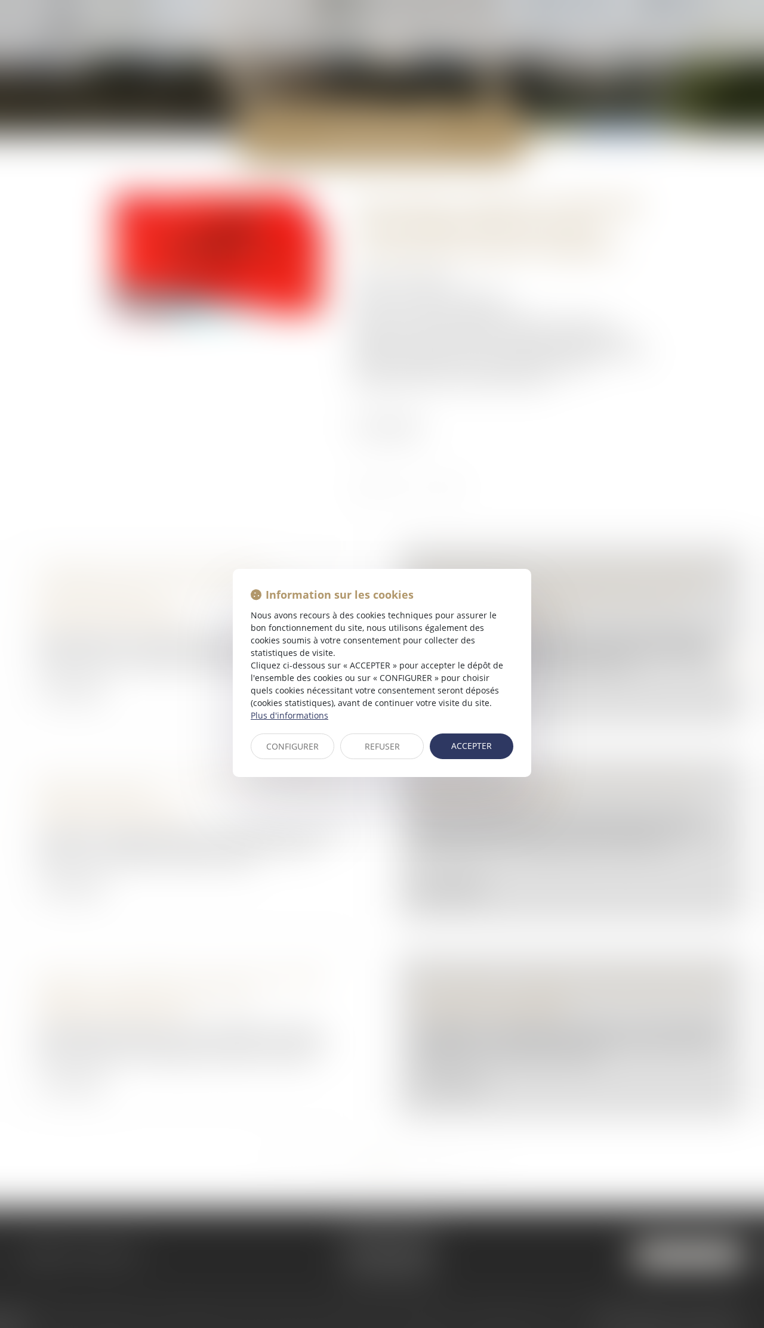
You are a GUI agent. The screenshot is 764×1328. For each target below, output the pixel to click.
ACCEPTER (471, 745)
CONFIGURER (292, 746)
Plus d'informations (289, 715)
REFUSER (382, 746)
